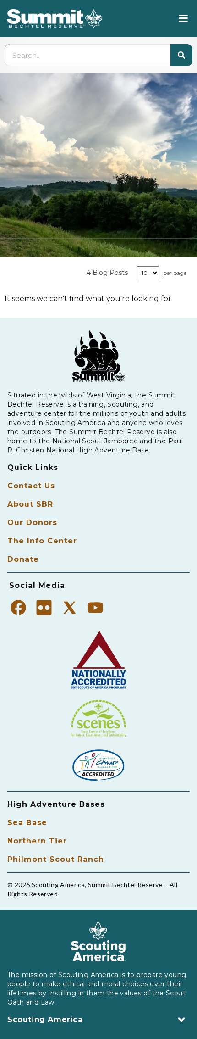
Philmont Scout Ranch (55, 859)
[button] (183, 18)
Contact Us (31, 485)
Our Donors (32, 522)
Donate (23, 559)
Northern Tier (37, 841)
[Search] (181, 55)
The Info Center (42, 540)
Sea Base (27, 822)
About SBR (30, 504)
